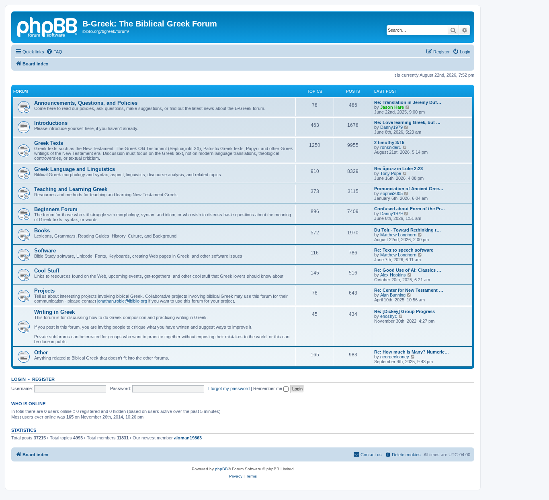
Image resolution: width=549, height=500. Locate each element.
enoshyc (388, 316)
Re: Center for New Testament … (408, 290)
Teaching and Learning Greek (70, 189)
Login (18, 379)
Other (41, 353)
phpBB (221, 469)
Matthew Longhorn (398, 234)
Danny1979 (391, 127)
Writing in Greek (54, 312)
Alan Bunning (393, 295)
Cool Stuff (46, 271)
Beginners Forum (56, 209)
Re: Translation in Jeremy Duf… (407, 102)
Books (42, 231)
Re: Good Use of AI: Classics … (407, 270)
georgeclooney (394, 356)
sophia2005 (391, 193)
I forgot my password (229, 388)
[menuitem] (54, 52)
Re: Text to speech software (403, 250)
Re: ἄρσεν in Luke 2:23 (398, 168)
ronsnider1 (390, 147)
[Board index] (47, 26)
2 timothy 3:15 (389, 142)
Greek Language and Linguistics (74, 169)
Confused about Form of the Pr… (409, 208)
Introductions (51, 123)
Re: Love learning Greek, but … (407, 122)
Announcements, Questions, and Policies (85, 103)
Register (43, 379)
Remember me (268, 388)
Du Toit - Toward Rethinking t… (407, 230)
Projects (44, 291)
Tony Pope (390, 173)
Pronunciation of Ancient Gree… (408, 188)
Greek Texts (48, 143)
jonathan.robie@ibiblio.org (122, 301)
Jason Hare (392, 107)
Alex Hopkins (393, 274)
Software (45, 251)
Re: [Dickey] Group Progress (404, 311)
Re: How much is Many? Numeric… (411, 352)
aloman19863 (188, 437)
